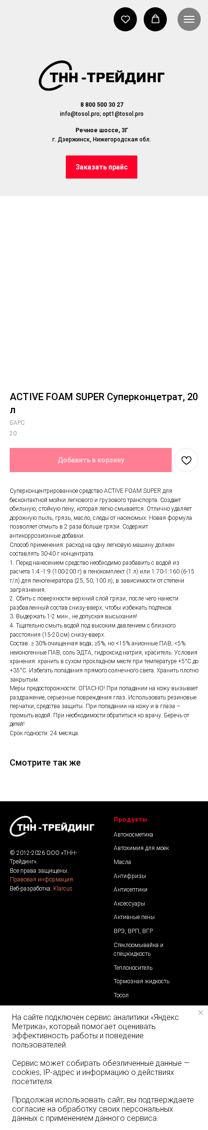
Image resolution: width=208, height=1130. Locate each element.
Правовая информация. (42, 879)
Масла (122, 862)
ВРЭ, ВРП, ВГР (133, 931)
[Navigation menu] (189, 19)
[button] (101, 167)
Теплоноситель (133, 967)
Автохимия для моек (141, 848)
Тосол (121, 995)
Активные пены (134, 917)
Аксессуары (129, 903)
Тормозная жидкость (141, 981)
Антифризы (130, 876)
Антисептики (131, 889)
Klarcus (63, 888)
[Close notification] (201, 1013)
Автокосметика (133, 834)
